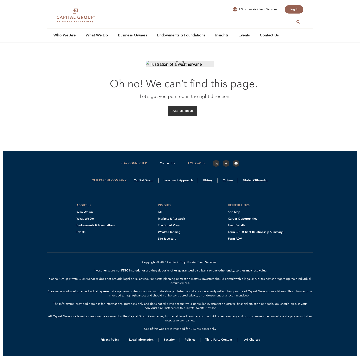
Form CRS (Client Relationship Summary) (256, 232)
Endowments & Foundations (95, 225)
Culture (228, 180)
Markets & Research (171, 218)
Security (169, 339)
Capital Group (143, 180)
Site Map (234, 212)
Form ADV (235, 238)
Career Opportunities (242, 218)
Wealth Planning (169, 232)
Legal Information (141, 339)
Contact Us (167, 163)
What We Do (85, 218)
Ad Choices (251, 339)
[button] (182, 111)
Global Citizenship (255, 180)
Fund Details (236, 225)
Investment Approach (178, 180)
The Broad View (169, 225)
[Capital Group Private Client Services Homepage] (88, 17)
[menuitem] (64, 35)
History (207, 180)
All (160, 212)
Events (80, 232)
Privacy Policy (109, 339)
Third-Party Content (218, 339)
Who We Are (85, 212)
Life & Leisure (167, 238)
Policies (190, 339)
